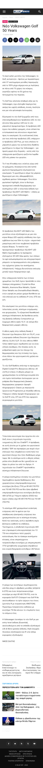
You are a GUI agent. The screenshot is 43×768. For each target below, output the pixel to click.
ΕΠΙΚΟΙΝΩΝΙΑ (30, 761)
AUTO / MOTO (20, 17)
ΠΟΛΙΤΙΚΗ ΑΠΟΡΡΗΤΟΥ (16, 761)
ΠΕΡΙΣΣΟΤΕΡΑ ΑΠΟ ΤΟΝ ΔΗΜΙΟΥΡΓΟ (18, 687)
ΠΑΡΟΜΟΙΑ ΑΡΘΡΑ (10, 684)
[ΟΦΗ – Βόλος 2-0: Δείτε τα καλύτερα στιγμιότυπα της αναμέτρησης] (8, 695)
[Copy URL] (32, 40)
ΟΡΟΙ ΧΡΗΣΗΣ (27, 754)
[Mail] (15, 743)
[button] (4, 11)
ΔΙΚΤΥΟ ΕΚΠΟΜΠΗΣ (25, 751)
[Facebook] (4, 40)
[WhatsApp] (26, 40)
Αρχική (4, 17)
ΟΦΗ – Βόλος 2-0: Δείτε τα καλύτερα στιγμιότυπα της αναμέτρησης (28, 695)
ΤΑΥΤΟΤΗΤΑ (13, 751)
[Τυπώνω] (37, 40)
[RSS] (21, 743)
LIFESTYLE (6, 724)
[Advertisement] (21, 4)
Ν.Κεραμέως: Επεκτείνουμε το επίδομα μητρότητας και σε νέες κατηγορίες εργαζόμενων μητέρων (11, 670)
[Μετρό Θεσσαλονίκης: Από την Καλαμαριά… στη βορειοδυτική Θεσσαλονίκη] (8, 707)
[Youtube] (34, 743)
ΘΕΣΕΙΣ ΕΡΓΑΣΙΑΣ (15, 754)
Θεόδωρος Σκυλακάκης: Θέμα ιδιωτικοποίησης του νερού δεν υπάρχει (32, 669)
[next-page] (7, 730)
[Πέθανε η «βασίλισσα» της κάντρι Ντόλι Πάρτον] (8, 721)
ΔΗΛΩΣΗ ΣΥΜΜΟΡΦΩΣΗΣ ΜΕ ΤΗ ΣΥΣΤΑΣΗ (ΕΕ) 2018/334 (20, 757)
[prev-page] (3, 730)
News (11, 17)
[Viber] (21, 40)
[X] (10, 40)
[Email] (15, 40)
